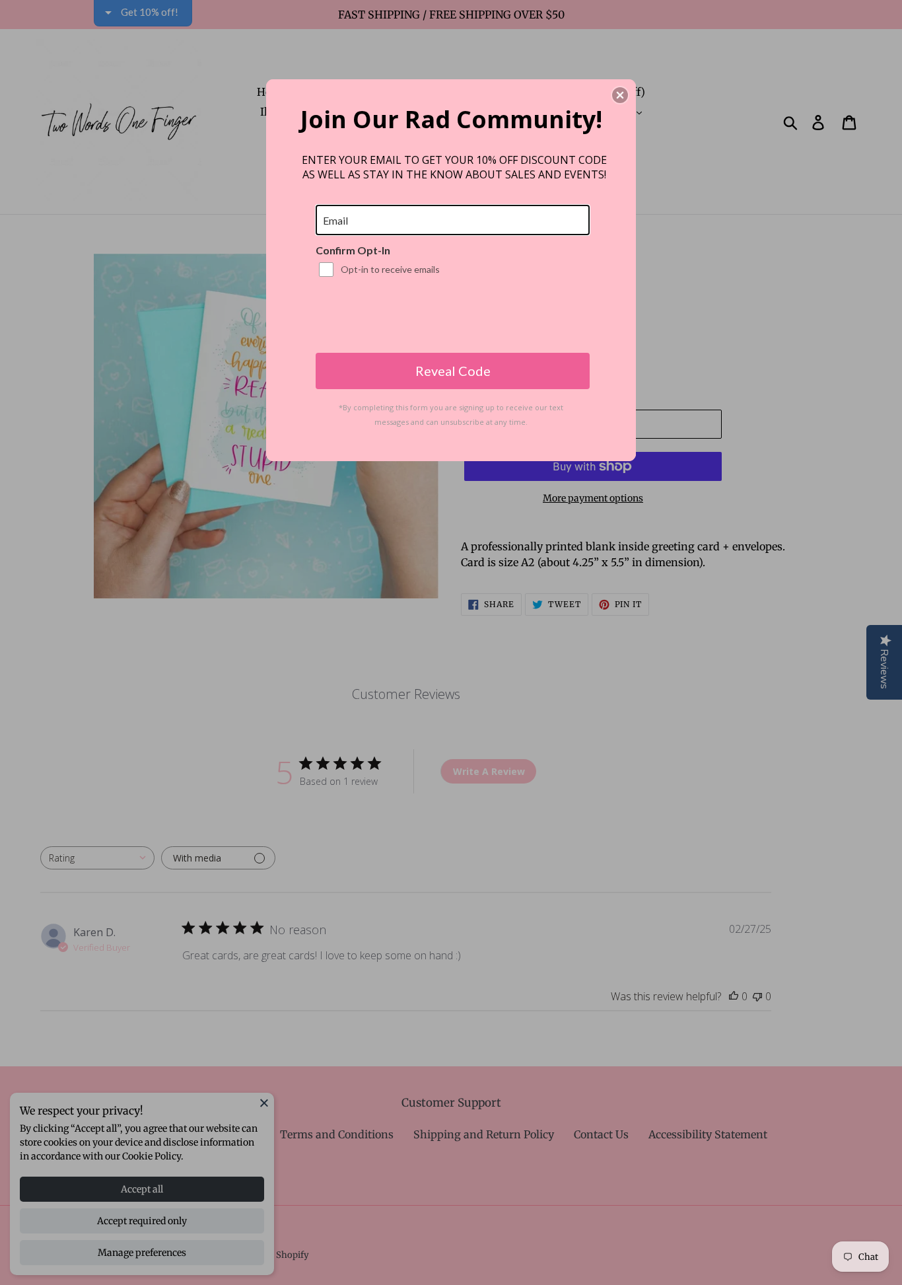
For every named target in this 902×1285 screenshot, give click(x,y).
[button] (620, 95)
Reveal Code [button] (453, 371)
